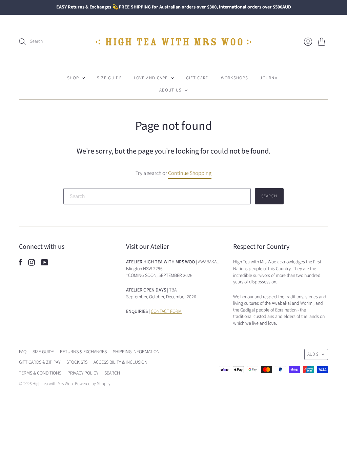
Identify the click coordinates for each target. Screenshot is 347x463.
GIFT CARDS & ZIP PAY (39, 362)
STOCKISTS (76, 362)
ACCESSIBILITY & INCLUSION (120, 362)
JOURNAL (270, 78)
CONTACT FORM (166, 311)
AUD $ (312, 354)
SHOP (73, 78)
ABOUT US (170, 90)
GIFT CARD (197, 78)
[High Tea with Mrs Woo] (173, 42)
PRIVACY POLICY (82, 373)
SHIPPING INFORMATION (136, 351)
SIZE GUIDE (109, 78)
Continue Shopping (189, 173)
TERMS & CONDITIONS (40, 373)
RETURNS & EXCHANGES (83, 351)
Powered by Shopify (92, 384)
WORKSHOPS (234, 78)
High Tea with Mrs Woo (53, 384)
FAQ (22, 351)
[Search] (22, 41)
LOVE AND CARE (151, 78)
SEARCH (112, 373)
